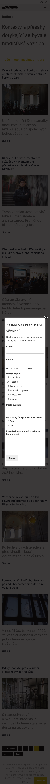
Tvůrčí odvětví (17, 386)
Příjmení (29, 368)
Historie (14, 381)
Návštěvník (15, 394)
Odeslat (12, 458)
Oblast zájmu (13, 373)
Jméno (9, 359)
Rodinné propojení (19, 390)
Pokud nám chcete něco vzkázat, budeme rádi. (23, 432)
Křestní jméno (12, 368)
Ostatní (13, 399)
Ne (11, 425)
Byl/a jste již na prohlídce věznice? (24, 417)
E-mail (10, 346)
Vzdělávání (15, 377)
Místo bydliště (13, 404)
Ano (12, 421)
